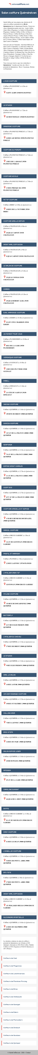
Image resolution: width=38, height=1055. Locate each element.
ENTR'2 (6, 808)
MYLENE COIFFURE (10, 594)
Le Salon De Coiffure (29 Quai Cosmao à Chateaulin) (18, 47)
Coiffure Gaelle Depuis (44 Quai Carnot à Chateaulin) (17, 40)
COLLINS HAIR (9, 713)
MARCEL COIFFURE (10, 530)
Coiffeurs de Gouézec (11, 1035)
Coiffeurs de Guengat (11, 1004)
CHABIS (6, 289)
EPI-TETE (7, 872)
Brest (20, 67)
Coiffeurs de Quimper (11, 1043)
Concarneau (26, 67)
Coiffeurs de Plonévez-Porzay (15, 981)
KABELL (6, 381)
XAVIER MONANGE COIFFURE (14, 694)
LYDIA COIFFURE (10, 81)
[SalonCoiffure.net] (19, 4)
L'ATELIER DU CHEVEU (12, 637)
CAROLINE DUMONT (11, 789)
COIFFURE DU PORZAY (12, 150)
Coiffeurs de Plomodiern (13, 1020)
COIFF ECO (7, 487)
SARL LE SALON (9, 675)
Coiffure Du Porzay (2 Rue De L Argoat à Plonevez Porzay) (17, 35)
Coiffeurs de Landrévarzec (14, 973)
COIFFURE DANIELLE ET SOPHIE (16, 509)
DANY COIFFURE (9, 832)
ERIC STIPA (8, 732)
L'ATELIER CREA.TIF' (11, 573)
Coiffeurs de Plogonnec (12, 966)
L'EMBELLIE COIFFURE (12, 851)
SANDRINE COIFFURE (11, 126)
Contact (28, 1052)
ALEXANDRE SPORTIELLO (13, 917)
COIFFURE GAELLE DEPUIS (14, 221)
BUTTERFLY (8, 615)
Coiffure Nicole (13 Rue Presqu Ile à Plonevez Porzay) (17, 36)
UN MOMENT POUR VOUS (12, 334)
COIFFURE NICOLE (10, 176)
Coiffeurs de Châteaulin (12, 997)
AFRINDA (7, 770)
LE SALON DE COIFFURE (12, 266)
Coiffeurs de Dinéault (11, 1027)
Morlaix (32, 67)
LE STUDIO (7, 105)
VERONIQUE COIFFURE (12, 357)
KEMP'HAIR (7, 445)
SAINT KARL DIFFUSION (13, 244)
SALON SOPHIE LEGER (12, 751)
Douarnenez (8, 69)
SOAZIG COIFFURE (10, 423)
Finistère (25, 26)
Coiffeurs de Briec (10, 989)
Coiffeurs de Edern (10, 1012)
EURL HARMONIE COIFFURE (14, 312)
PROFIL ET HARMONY (11, 554)
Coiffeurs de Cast (10, 958)
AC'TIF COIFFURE (10, 200)
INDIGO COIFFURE (10, 404)
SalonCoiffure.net (8, 22)
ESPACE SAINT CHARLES (13, 466)
